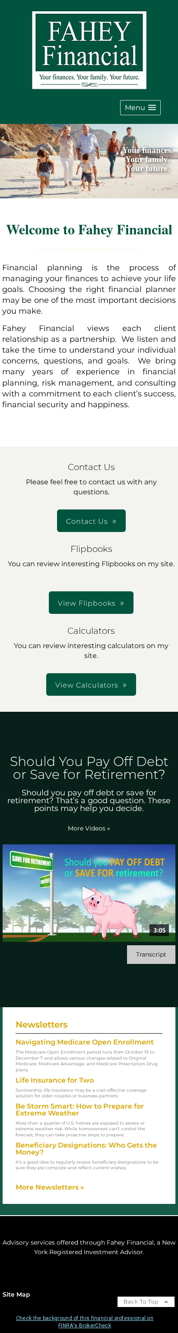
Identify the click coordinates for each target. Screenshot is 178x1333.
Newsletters (41, 1024)
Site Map (16, 1294)
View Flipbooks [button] (87, 603)
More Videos (89, 828)
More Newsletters (50, 1187)
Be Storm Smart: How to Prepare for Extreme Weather (80, 1109)
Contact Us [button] (87, 521)
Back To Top (142, 1301)
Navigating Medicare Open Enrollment (85, 1042)
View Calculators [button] (86, 685)
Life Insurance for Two (55, 1080)
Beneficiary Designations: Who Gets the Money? (86, 1148)
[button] (140, 107)
